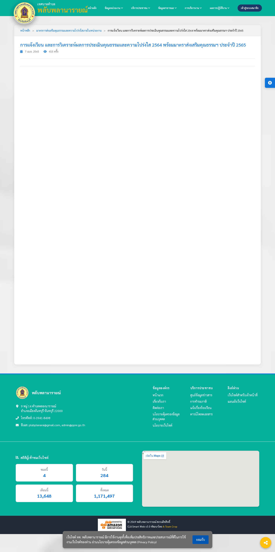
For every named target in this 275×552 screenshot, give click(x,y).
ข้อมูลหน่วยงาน (113, 8)
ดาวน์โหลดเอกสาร (201, 414)
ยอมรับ (200, 540)
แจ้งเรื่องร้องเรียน (201, 408)
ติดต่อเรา (158, 408)
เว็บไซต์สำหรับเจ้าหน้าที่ (243, 395)
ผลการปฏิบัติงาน (218, 8)
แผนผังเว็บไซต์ (237, 401)
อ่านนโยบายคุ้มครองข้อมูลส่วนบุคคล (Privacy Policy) (124, 542)
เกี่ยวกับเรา (159, 401)
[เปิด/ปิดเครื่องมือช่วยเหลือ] (270, 83)
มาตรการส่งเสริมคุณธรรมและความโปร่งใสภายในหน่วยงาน (69, 30)
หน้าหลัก (92, 8)
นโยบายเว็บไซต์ (162, 425)
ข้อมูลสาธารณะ (166, 8)
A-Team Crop (170, 526)
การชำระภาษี (198, 401)
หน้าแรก (158, 395)
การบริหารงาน (192, 8)
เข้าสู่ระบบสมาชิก (250, 8)
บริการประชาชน (139, 8)
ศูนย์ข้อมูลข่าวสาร (201, 395)
